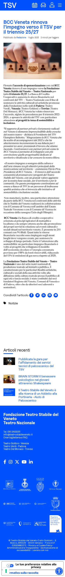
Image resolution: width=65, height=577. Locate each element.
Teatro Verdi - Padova (14, 446)
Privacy (32, 545)
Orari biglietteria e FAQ (15, 437)
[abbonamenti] (43, 7)
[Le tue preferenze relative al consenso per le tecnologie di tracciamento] (6, 571)
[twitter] (17, 463)
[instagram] (10, 463)
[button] (52, 6)
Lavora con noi (40, 550)
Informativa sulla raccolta (21, 572)
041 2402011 (13, 431)
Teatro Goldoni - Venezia (16, 443)
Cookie (42, 545)
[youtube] (24, 463)
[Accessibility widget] (59, 571)
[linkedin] (31, 463)
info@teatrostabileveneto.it (18, 434)
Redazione (21, 37)
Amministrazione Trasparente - (24, 547)
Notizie (13, 303)
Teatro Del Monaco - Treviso (18, 449)
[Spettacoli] (34, 7)
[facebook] (4, 463)
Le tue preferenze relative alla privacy (36, 566)
